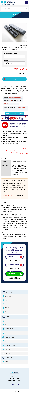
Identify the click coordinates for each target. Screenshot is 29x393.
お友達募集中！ (12, 273)
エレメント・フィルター (10, 333)
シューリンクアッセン (10, 320)
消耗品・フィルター (10, 329)
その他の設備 (8, 357)
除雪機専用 (7, 308)
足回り (7, 316)
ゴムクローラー (9, 292)
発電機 (6, 361)
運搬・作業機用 (8, 300)
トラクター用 (8, 304)
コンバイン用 (8, 311)
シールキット (8, 341)
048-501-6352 (8, 195)
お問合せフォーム (13, 257)
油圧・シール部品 (9, 337)
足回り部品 (7, 353)
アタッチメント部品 (10, 345)
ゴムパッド (7, 324)
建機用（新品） (8, 296)
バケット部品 (8, 349)
